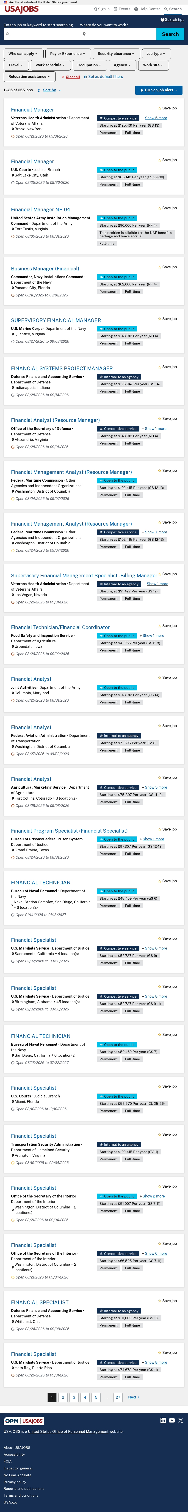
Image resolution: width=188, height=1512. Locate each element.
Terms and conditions (21, 1495)
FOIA (8, 1461)
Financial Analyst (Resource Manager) (55, 420)
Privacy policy (15, 1482)
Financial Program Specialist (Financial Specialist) (69, 831)
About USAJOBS (17, 1448)
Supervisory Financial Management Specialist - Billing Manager (84, 575)
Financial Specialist (33, 940)
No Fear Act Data (17, 1475)
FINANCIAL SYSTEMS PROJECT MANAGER (62, 368)
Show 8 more (156, 948)
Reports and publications (24, 1488)
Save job (169, 108)
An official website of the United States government (43, 2)
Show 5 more (156, 118)
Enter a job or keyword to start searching (38, 25)
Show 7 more (156, 532)
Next (132, 1397)
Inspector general (18, 1468)
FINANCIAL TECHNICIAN (41, 882)
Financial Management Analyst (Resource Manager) (71, 472)
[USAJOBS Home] (23, 10)
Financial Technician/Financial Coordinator (60, 627)
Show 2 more (154, 1196)
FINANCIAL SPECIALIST (40, 1302)
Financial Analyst (31, 679)
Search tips (174, 19)
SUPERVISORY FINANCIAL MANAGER (56, 320)
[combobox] (42, 34)
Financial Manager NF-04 (40, 209)
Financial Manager (32, 110)
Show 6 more (156, 1253)
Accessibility (14, 1454)
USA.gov (10, 1502)
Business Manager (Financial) (45, 268)
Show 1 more (155, 428)
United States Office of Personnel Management (68, 1431)
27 (118, 1397)
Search (170, 34)
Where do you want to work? (104, 25)
